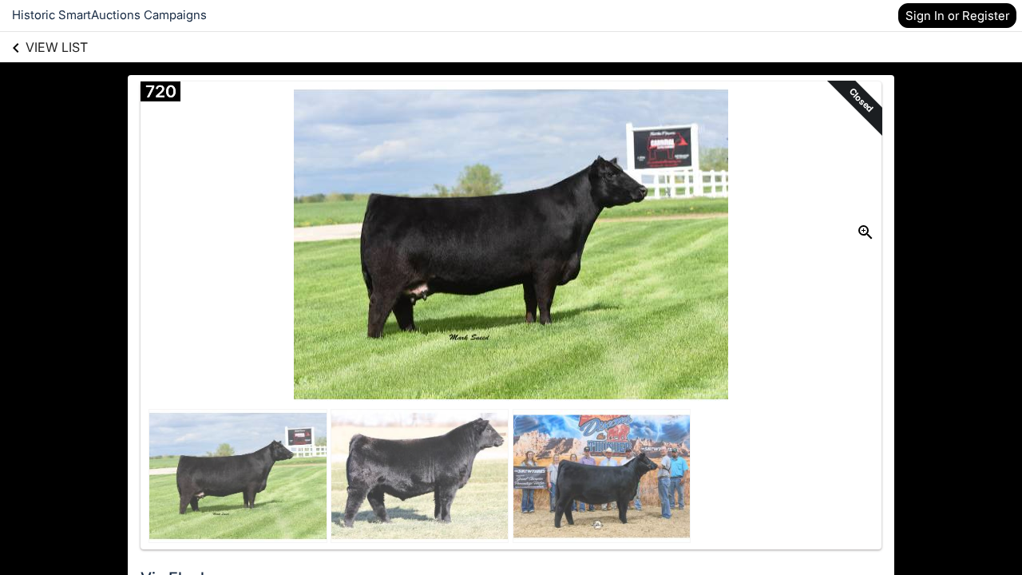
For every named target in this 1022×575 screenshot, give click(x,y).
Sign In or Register (957, 15)
